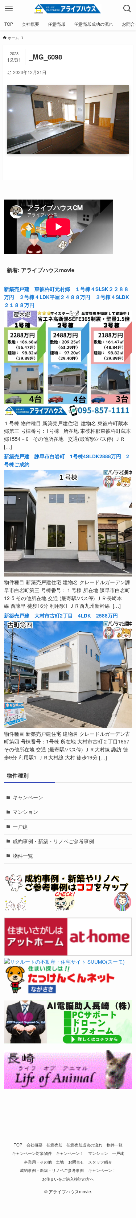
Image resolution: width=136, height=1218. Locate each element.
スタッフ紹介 (100, 1162)
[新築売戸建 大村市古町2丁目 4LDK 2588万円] (68, 725)
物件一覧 (23, 855)
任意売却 (54, 1145)
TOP (18, 1145)
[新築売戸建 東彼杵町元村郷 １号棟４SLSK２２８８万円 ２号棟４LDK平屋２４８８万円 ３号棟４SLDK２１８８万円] (68, 415)
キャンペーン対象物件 (32, 1153)
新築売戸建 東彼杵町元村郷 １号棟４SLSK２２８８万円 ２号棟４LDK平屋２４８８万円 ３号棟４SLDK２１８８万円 (66, 297)
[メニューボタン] (8, 8)
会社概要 (34, 1145)
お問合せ (76, 1162)
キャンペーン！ (70, 1153)
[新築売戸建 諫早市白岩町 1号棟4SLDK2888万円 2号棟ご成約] (68, 574)
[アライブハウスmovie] (68, 8)
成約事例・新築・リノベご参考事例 (53, 841)
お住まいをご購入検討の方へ (68, 1179)
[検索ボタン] (127, 8)
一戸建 (20, 826)
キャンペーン (28, 797)
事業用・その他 (38, 1162)
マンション (25, 811)
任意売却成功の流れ (84, 1145)
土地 (60, 1162)
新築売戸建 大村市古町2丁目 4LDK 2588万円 (61, 615)
